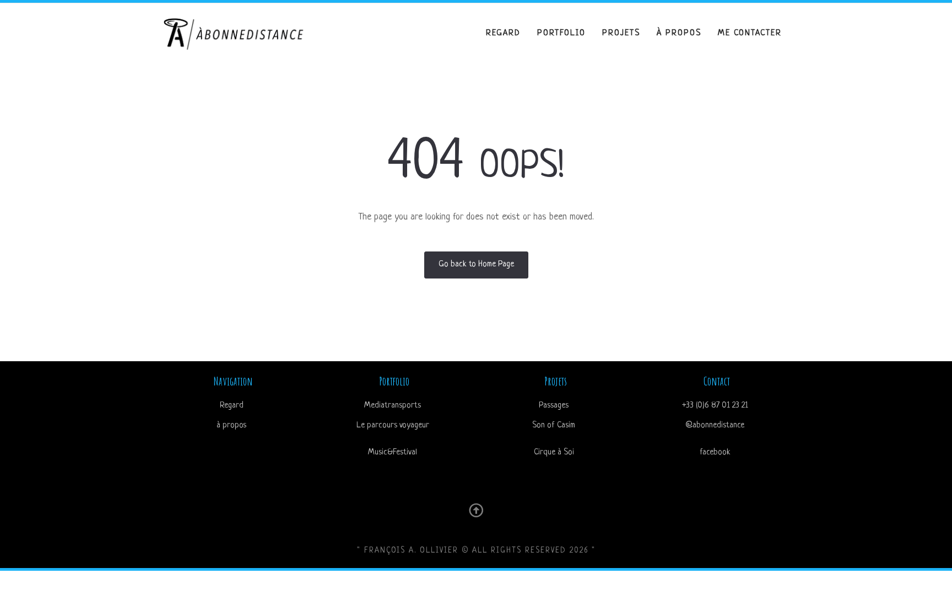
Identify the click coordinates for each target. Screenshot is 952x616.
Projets (621, 33)
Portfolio (561, 33)
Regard (503, 33)
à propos (679, 33)
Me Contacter (750, 33)
